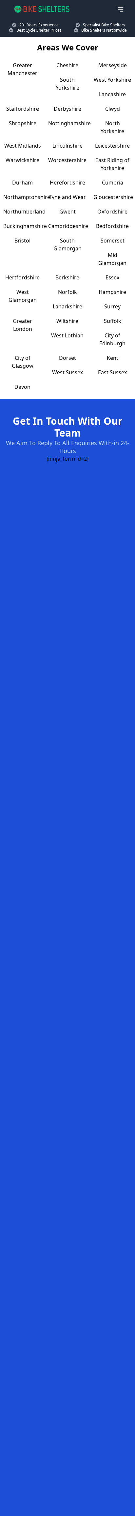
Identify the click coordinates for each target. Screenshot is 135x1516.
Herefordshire (67, 182)
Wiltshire (67, 321)
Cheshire (67, 65)
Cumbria (112, 182)
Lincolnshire (67, 145)
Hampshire (112, 292)
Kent (112, 357)
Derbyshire (67, 108)
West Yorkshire (112, 79)
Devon (22, 386)
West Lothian (67, 335)
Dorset (67, 357)
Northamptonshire (26, 197)
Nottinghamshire (69, 123)
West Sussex (67, 372)
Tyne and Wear (67, 197)
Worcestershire (67, 160)
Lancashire (112, 94)
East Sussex (112, 372)
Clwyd (112, 108)
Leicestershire (112, 145)
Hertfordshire (22, 277)
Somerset (113, 240)
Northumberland (24, 211)
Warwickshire (22, 160)
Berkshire (67, 277)
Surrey (112, 306)
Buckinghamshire (25, 226)
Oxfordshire (112, 211)
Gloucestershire (113, 197)
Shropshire (22, 123)
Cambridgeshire (68, 226)
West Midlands (22, 145)
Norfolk (67, 292)
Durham (22, 182)
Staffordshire (22, 108)
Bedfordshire (112, 226)
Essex (112, 277)
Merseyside (112, 65)
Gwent (67, 211)
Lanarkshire (67, 306)
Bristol (22, 240)
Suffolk (112, 321)
